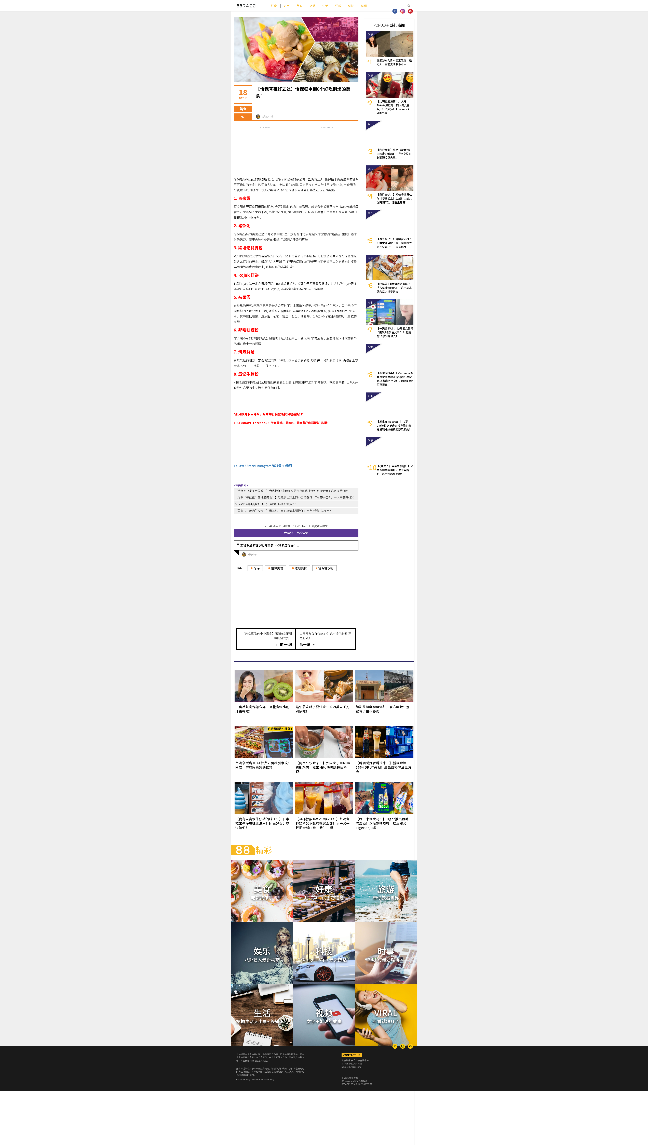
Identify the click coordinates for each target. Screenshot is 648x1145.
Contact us (351, 1055)
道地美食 (301, 568)
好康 (274, 6)
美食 (300, 6)
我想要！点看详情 (296, 533)
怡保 (256, 568)
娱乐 (338, 6)
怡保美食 (277, 568)
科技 (351, 6)
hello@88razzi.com (351, 1066)
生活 (325, 6)
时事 (287, 6)
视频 (364, 6)
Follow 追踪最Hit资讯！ (264, 465)
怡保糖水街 (325, 568)
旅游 (312, 6)
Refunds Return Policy (263, 1079)
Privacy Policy (243, 1079)
